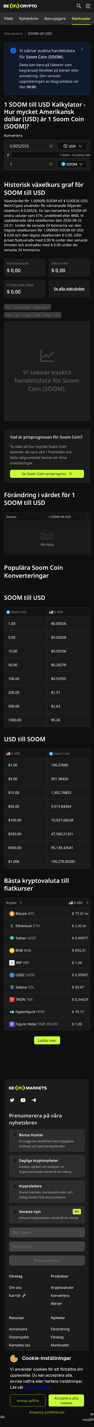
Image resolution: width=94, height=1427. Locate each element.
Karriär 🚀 (17, 1295)
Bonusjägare (55, 18)
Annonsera (18, 1329)
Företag (57, 1337)
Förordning (60, 1329)
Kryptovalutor (62, 1287)
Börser (56, 1303)
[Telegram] (34, 1100)
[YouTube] (23, 1100)
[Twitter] (12, 1100)
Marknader (81, 18)
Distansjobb (19, 1337)
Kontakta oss (19, 1345)
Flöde (8, 18)
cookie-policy (37, 1387)
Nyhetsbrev (28, 18)
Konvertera (13, 33)
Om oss (15, 1287)
